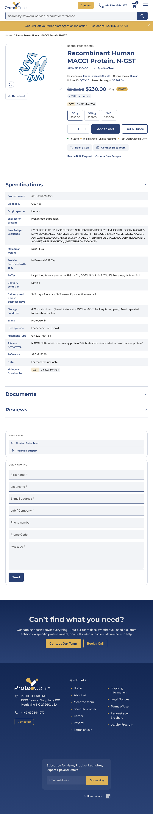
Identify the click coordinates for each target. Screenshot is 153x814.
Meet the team (84, 702)
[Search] (142, 16)
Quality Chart (106, 68)
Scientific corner (85, 709)
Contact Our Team (63, 643)
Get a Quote (135, 129)
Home (8, 35)
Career (78, 716)
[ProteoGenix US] (16, 5)
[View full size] (11, 85)
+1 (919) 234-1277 (33, 713)
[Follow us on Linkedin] (108, 796)
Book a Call (95, 643)
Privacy (79, 723)
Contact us (24, 722)
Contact (86, 5)
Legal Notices (120, 699)
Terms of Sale (83, 730)
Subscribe (97, 780)
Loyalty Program (122, 724)
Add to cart (105, 129)
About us (80, 695)
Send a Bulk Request (79, 156)
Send (16, 577)
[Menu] (145, 5)
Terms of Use (120, 706)
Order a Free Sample (108, 156)
